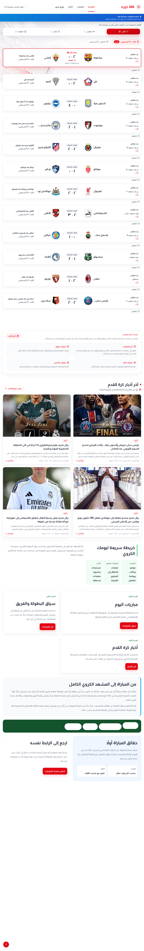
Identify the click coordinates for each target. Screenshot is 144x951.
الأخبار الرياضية (73, 726)
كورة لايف (59, 6)
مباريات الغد (90, 726)
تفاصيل (134, 70)
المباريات (80, 6)
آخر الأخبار (12, 336)
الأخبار (70, 6)
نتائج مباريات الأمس (110, 726)
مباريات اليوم (130, 725)
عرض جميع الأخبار (15, 388)
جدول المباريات (129, 625)
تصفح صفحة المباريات (55, 771)
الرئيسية (91, 6)
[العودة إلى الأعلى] (6, 944)
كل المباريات (47, 626)
